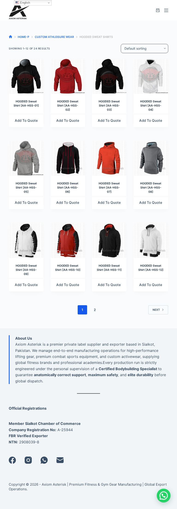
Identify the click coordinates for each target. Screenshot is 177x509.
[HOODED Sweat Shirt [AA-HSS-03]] (109, 76)
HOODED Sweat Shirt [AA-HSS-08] (150, 187)
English (24, 2)
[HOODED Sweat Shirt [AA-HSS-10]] (67, 240)
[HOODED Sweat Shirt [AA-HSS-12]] (150, 240)
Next (156, 309)
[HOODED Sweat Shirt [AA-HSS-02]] (67, 76)
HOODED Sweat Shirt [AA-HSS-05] (26, 187)
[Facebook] (12, 460)
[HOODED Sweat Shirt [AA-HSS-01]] (26, 76)
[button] (164, 496)
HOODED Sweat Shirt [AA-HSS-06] (67, 187)
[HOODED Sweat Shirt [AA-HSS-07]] (109, 158)
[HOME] (10, 37)
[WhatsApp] (44, 460)
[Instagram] (28, 460)
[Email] (60, 460)
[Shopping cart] (157, 10)
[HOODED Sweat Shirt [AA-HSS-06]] (67, 158)
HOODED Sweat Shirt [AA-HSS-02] (67, 105)
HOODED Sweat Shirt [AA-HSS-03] (109, 105)
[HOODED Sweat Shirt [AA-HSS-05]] (26, 158)
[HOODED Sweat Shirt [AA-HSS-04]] (150, 76)
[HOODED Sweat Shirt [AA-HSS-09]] (26, 240)
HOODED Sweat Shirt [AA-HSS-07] (109, 187)
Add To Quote (26, 120)
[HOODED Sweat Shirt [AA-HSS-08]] (150, 158)
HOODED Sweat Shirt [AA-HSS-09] (26, 270)
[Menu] (166, 10)
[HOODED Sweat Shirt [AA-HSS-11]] (109, 240)
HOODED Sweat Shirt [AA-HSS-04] (150, 105)
